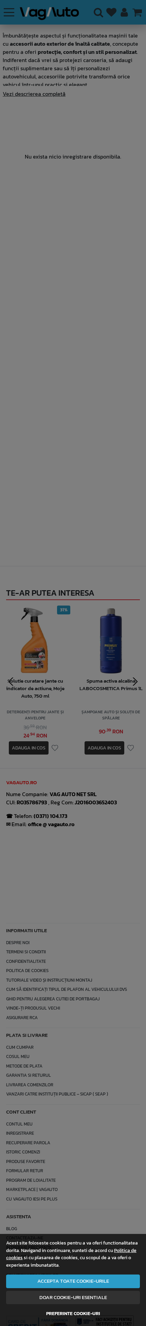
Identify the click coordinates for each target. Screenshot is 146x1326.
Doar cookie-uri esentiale (73, 1297)
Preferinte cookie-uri (73, 1313)
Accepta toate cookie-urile (73, 1281)
